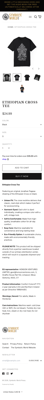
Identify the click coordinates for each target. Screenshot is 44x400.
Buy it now (22, 176)
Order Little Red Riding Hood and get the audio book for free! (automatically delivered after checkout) (22, 5)
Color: (5, 121)
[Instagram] (7, 373)
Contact (5, 347)
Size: (4, 132)
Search (5, 344)
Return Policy (30, 344)
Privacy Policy (16, 344)
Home (10, 27)
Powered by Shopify (8, 384)
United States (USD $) (12, 392)
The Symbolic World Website (23, 347)
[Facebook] (3, 373)
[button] (35, 17)
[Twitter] (12, 373)
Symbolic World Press (17, 380)
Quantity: (7, 144)
